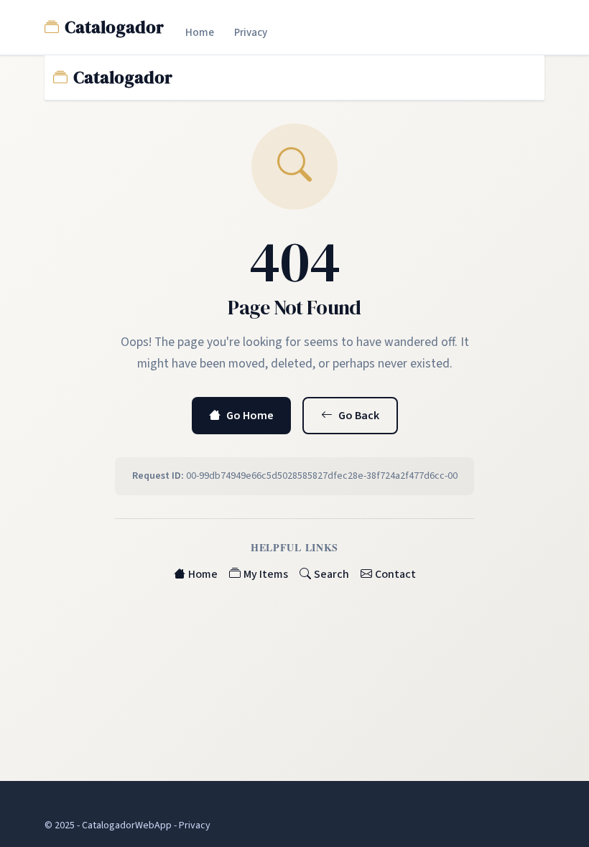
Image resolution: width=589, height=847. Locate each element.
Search (331, 574)
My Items (266, 574)
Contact (395, 574)
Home (199, 32)
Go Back (358, 416)
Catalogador (114, 27)
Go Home (250, 416)
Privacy (250, 32)
